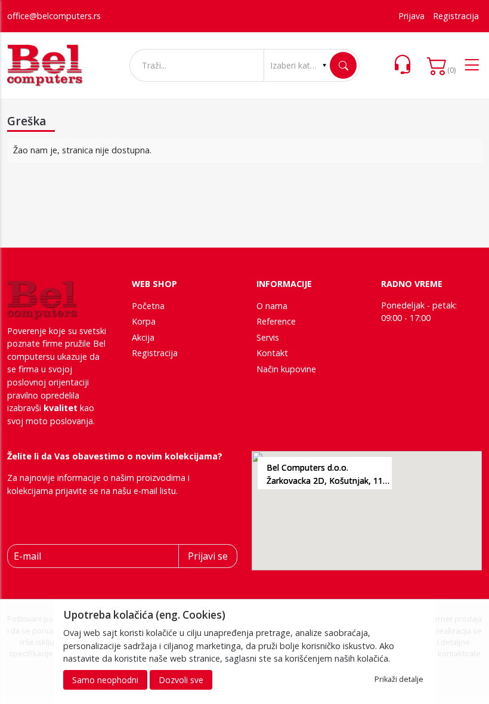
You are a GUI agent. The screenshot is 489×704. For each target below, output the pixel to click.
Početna (148, 305)
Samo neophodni (105, 680)
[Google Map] (367, 510)
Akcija (143, 337)
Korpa (144, 321)
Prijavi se (208, 556)
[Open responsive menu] (472, 65)
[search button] (343, 65)
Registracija (456, 15)
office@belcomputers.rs (54, 15)
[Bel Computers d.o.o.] (45, 66)
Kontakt (272, 353)
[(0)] (437, 65)
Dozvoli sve (181, 680)
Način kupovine (286, 369)
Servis (267, 337)
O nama (271, 305)
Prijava (411, 15)
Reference (276, 321)
